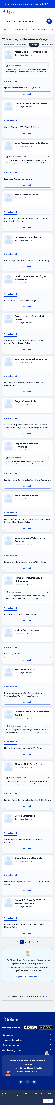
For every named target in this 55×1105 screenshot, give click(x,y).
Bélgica (23, 1068)
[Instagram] (27, 1082)
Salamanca (47, 44)
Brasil (36, 1072)
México (30, 1068)
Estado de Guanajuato (15, 44)
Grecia (16, 1068)
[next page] (37, 942)
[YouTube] (34, 1082)
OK (47, 1101)
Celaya (34, 44)
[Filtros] (5, 29)
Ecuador (19, 1072)
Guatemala (28, 1072)
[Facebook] (20, 1082)
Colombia (38, 1068)
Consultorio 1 (10, 81)
